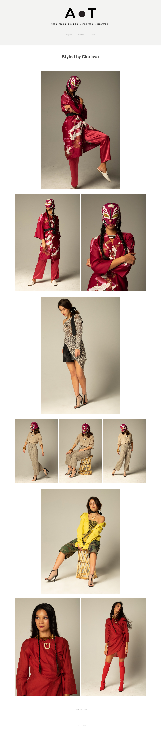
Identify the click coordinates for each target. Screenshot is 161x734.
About (93, 35)
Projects (69, 35)
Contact (81, 35)
